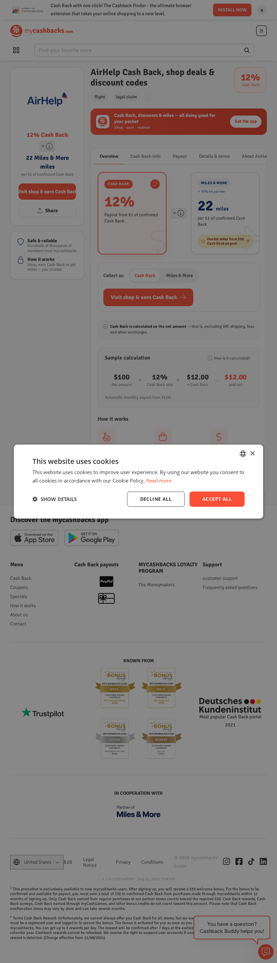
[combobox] (243, 453)
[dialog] (138, 482)
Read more (159, 480)
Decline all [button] (156, 499)
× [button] (252, 453)
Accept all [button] (217, 499)
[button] (54, 499)
